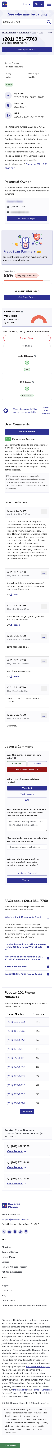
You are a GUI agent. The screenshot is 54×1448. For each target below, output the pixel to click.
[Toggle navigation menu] (48, 4)
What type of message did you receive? (23, 781)
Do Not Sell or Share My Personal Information (24, 1305)
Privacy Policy (8, 1256)
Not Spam (27, 345)
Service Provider (12, 63)
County (8, 73)
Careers (5, 1261)
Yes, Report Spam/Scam (27, 769)
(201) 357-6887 (16, 1103)
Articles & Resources (12, 1271)
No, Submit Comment (27, 873)
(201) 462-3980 (16, 1031)
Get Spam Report (27, 49)
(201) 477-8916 (16, 1085)
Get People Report (27, 218)
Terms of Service (10, 1252)
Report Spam (27, 338)
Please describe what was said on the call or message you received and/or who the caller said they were (26, 812)
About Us (6, 1247)
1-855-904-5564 (11, 1214)
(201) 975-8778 (16, 1049)
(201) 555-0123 (16, 1058)
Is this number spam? (16, 966)
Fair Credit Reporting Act (38, 1366)
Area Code (24, 32)
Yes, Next (27, 880)
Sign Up (39, 4)
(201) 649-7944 (16, 1022)
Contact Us (7, 1290)
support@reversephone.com (15, 1219)
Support (6, 1285)
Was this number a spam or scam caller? (24, 756)
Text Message (27, 794)
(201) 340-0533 (16, 1067)
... (43, 511)
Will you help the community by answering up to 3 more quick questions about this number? (23, 862)
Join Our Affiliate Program (14, 1266)
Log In (26, 4)
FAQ (4, 1295)
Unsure (37, 763)
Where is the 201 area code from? (23, 917)
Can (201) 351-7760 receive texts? (23, 974)
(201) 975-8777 (16, 1076)
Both (27, 800)
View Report (15, 1151)
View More (27, 1111)
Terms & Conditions (42, 1389)
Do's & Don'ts (9, 1300)
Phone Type (33, 73)
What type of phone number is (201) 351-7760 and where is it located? (24, 958)
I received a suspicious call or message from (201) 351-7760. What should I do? (25, 947)
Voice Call (27, 788)
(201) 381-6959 (16, 1040)
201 (34, 32)
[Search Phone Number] (48, 22)
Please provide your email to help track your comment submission (27, 839)
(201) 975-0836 (16, 1094)
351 (41, 32)
